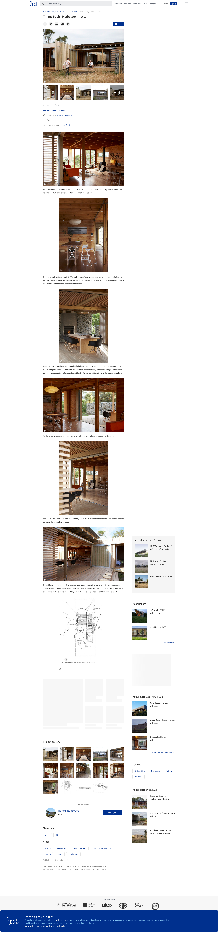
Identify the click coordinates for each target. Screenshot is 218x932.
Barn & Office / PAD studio (161, 576)
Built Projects (62, 848)
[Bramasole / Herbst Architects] (139, 743)
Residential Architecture (102, 848)
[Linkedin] (56, 24)
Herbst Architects (64, 115)
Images (153, 3)
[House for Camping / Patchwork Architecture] (139, 802)
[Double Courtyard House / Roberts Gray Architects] (139, 836)
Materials (169, 771)
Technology (155, 771)
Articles (127, 3)
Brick (57, 835)
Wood (47, 835)
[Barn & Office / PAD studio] (141, 581)
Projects (118, 3)
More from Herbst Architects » (163, 752)
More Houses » (169, 642)
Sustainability (140, 771)
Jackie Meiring (66, 125)
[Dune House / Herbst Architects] (139, 708)
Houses (46, 110)
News (145, 3)
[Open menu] (186, 4)
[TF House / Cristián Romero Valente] (141, 566)
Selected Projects (79, 848)
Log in (165, 3)
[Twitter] (51, 24)
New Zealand (58, 110)
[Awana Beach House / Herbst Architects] (139, 726)
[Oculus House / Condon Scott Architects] (139, 819)
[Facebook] (45, 24)
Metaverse (138, 776)
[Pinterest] (68, 24)
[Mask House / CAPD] (139, 633)
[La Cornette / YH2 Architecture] (139, 616)
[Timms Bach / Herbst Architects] (50, 754)
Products (137, 3)
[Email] (62, 24)
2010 (54, 120)
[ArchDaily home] (34, 3)
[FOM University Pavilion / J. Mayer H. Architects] (141, 550)
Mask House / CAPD (158, 627)
